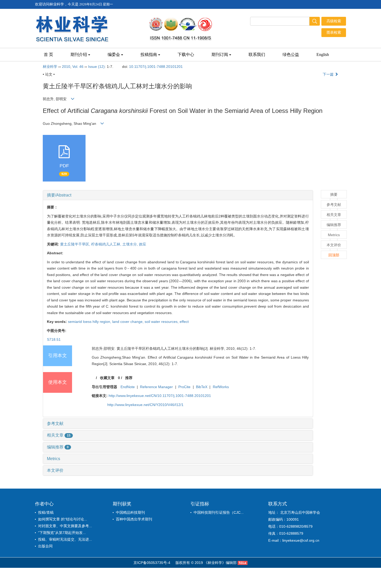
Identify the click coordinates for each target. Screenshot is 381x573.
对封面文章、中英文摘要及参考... (65, 526)
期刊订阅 (219, 54)
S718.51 (54, 339)
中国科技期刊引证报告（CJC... (219, 512)
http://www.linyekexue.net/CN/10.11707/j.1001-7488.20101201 (160, 396)
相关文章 (58, 435)
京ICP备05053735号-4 (151, 563)
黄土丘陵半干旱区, (75, 244)
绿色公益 (291, 54)
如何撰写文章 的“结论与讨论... (62, 519)
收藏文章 (107, 378)
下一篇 (329, 74)
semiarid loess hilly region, (90, 322)
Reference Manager (156, 387)
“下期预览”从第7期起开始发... (62, 533)
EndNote (128, 387)
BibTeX (201, 387)
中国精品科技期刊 (130, 512)
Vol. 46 (77, 66)
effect (184, 322)
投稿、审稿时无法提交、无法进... (65, 539)
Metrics (53, 458)
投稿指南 (148, 54)
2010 (66, 66)
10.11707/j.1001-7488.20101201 (156, 66)
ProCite (184, 387)
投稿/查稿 (46, 512)
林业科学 (50, 66)
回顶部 (333, 255)
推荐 (128, 378)
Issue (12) (96, 66)
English (322, 54)
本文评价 (55, 470)
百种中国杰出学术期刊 (134, 519)
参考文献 (55, 423)
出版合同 (45, 546)
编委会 (114, 54)
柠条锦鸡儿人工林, (106, 244)
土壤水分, (130, 244)
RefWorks (221, 387)
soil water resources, (162, 322)
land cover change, (128, 322)
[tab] (178, 195)
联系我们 (257, 54)
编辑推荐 (58, 447)
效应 (142, 244)
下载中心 (186, 54)
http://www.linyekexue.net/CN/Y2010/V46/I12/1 (145, 405)
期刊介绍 (78, 54)
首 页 (48, 54)
